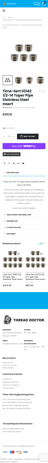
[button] (35, 3)
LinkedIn (14, 163)
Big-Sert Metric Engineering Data (16, 408)
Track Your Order (10, 365)
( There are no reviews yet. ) (24, 108)
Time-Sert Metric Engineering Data (17, 402)
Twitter (9, 163)
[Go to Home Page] (3, 17)
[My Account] (38, 3)
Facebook (5, 163)
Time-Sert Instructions (12, 431)
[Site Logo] (10, 3)
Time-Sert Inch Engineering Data (16, 399)
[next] (43, 91)
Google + (19, 163)
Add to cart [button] (18, 253)
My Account (7, 362)
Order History (8, 368)
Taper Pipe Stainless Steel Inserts (13, 272)
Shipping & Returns (11, 382)
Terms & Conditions (11, 385)
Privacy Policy (8, 388)
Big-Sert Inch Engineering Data (16, 405)
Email (23, 163)
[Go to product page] (13, 259)
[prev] (40, 91)
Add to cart (29, 136)
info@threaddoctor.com (13, 343)
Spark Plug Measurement (13, 428)
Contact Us (7, 379)
